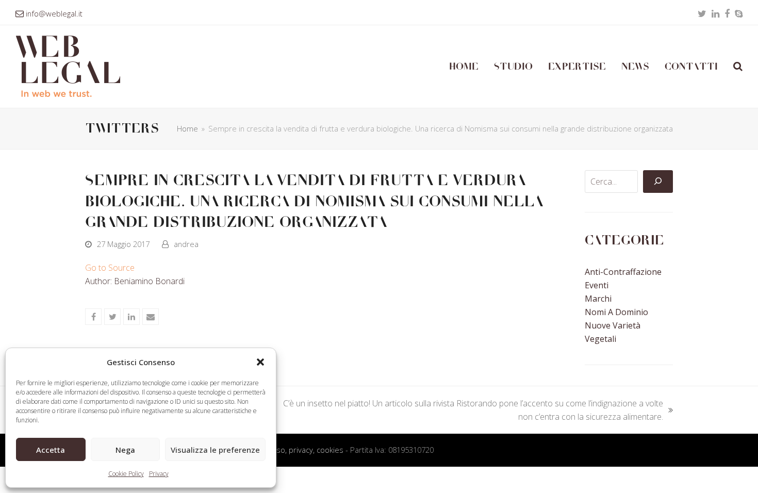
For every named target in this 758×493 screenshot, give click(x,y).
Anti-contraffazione (623, 271)
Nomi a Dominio (616, 312)
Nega (125, 450)
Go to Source (110, 267)
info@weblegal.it (54, 13)
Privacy (159, 473)
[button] (260, 362)
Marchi (598, 298)
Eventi (596, 285)
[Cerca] (658, 181)
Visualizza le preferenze (215, 450)
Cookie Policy (126, 473)
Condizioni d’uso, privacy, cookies (286, 450)
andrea (186, 244)
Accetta (50, 450)
